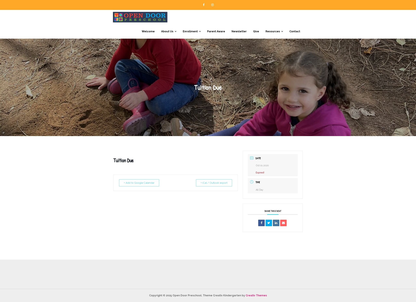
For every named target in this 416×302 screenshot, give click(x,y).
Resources (273, 31)
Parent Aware (216, 31)
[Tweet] (269, 223)
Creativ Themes (256, 295)
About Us (167, 31)
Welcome (148, 31)
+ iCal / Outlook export (214, 182)
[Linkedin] (276, 223)
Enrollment (190, 31)
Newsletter (239, 31)
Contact (294, 31)
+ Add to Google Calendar (139, 182)
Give (256, 31)
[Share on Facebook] (261, 223)
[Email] (283, 223)
